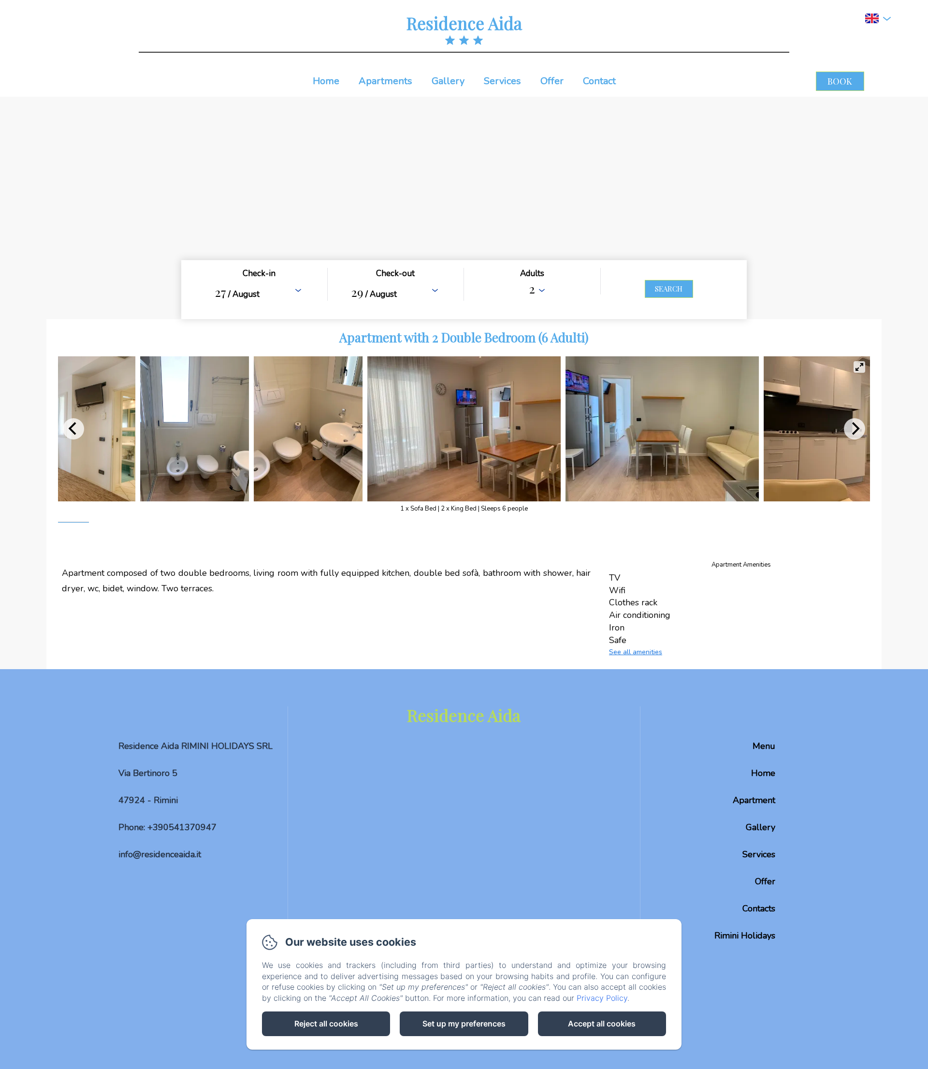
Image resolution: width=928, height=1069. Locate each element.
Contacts (758, 908)
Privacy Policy (602, 998)
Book (839, 81)
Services (502, 81)
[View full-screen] (859, 367)
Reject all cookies (326, 1023)
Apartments (385, 81)
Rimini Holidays (744, 935)
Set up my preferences (464, 1023)
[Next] (854, 428)
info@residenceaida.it (159, 854)
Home (326, 81)
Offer (552, 81)
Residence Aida (464, 23)
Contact (599, 81)
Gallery (448, 81)
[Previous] (73, 428)
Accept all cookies (602, 1023)
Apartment (754, 800)
